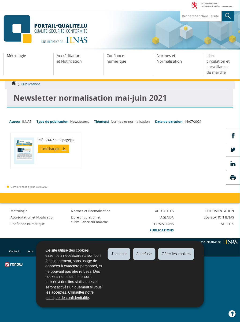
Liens (30, 251)
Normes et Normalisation (169, 58)
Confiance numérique (116, 58)
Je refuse (144, 254)
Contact (14, 251)
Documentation (219, 211)
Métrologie (16, 55)
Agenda (167, 217)
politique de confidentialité (67, 298)
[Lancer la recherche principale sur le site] (228, 16)
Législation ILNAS (219, 217)
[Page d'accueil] (14, 84)
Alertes (227, 224)
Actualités (164, 211)
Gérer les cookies (176, 254)
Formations (163, 224)
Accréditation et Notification (69, 58)
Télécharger (51, 148)
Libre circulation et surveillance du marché (218, 64)
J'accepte (119, 254)
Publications (31, 84)
